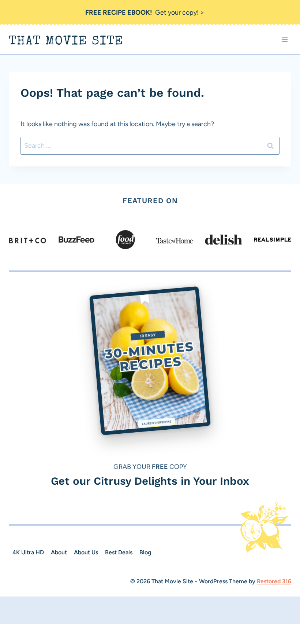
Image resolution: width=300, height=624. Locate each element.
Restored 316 (274, 581)
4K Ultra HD (28, 552)
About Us (86, 552)
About (59, 552)
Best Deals (118, 552)
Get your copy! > (144, 12)
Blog (145, 552)
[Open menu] (284, 39)
